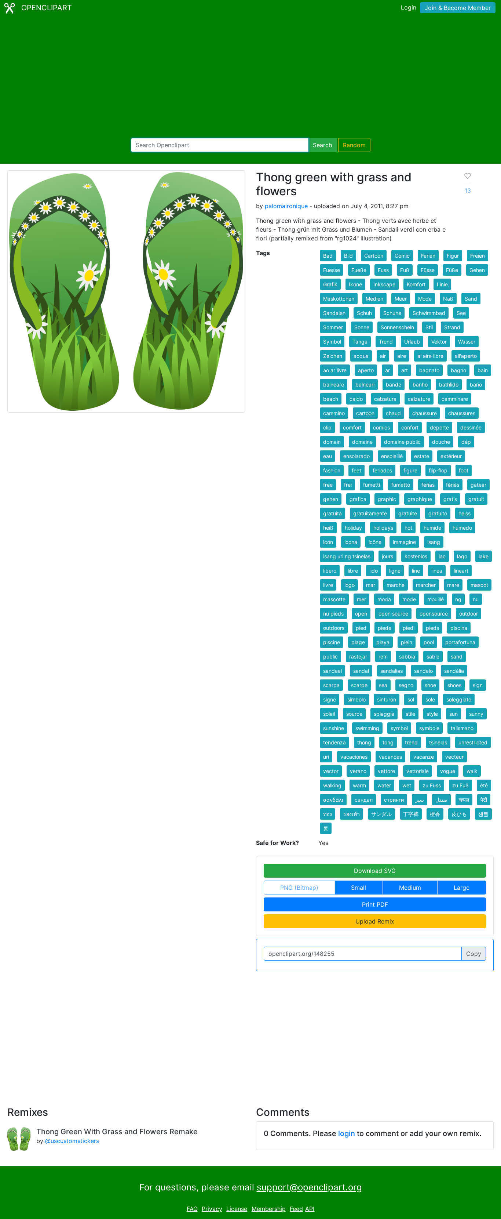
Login (408, 7)
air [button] (383, 356)
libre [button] (353, 570)
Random (354, 145)
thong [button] (364, 742)
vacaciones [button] (353, 757)
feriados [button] (382, 470)
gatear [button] (478, 485)
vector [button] (331, 771)
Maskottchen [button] (338, 298)
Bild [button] (348, 256)
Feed (296, 1208)
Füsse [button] (428, 270)
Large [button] (461, 887)
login (346, 1133)
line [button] (416, 570)
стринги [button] (394, 800)
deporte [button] (439, 427)
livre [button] (328, 585)
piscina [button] (458, 628)
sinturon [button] (386, 699)
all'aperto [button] (466, 356)
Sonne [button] (361, 327)
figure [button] (410, 470)
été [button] (484, 785)
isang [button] (433, 542)
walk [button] (472, 771)
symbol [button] (399, 728)
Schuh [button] (364, 313)
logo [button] (349, 585)
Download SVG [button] (375, 870)
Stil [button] (429, 327)
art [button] (404, 370)
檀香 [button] (435, 814)
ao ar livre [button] (335, 370)
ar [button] (387, 370)
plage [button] (358, 642)
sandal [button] (361, 671)
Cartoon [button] (373, 256)
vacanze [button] (423, 757)
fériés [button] (452, 485)
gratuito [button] (437, 513)
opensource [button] (434, 613)
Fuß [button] (404, 270)
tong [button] (388, 742)
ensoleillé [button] (392, 456)
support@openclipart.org (309, 1187)
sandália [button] (454, 671)
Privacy (212, 1208)
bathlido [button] (448, 384)
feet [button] (356, 470)
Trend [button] (386, 341)
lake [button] (484, 556)
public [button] (330, 656)
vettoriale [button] (417, 771)
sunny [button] (476, 714)
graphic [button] (387, 499)
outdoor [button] (468, 613)
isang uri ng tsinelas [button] (346, 556)
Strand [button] (452, 327)
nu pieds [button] (333, 613)
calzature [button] (419, 399)
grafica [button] (358, 499)
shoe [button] (430, 685)
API (309, 1208)
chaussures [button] (461, 413)
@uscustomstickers (72, 1140)
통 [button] (325, 828)
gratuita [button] (332, 513)
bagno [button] (458, 370)
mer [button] (361, 599)
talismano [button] (462, 728)
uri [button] (326, 757)
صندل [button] (441, 800)
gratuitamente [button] (370, 513)
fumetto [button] (400, 485)
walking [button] (332, 785)
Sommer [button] (333, 327)
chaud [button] (393, 413)
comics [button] (381, 427)
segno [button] (406, 685)
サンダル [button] (381, 814)
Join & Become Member (458, 7)
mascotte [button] (334, 599)
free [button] (328, 485)
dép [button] (466, 442)
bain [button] (483, 370)
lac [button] (442, 556)
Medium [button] (410, 887)
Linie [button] (442, 284)
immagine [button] (404, 542)
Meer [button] (401, 298)
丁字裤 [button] (410, 814)
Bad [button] (328, 256)
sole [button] (430, 699)
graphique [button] (419, 499)
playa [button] (383, 642)
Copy (473, 953)
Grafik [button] (330, 284)
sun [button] (453, 714)
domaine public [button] (402, 442)
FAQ (192, 1208)
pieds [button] (432, 628)
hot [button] (408, 528)
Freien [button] (477, 256)
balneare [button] (333, 384)
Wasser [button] (466, 341)
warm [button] (359, 785)
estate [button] (421, 456)
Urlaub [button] (412, 341)
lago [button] (462, 556)
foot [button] (463, 470)
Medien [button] (374, 298)
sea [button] (383, 685)
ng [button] (458, 599)
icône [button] (375, 542)
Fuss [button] (383, 270)
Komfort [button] (416, 284)
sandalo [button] (423, 671)
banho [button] (420, 384)
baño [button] (476, 384)
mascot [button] (479, 585)
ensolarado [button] (356, 456)
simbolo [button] (356, 699)
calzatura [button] (385, 399)
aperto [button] (366, 370)
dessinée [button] (471, 427)
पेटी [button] (483, 800)
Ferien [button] (428, 256)
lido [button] (373, 570)
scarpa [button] (331, 685)
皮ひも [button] (459, 814)
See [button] (461, 313)
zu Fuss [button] (432, 785)
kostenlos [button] (416, 556)
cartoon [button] (365, 413)
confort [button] (409, 427)
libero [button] (329, 570)
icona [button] (350, 542)
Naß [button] (448, 298)
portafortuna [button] (460, 642)
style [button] (432, 714)
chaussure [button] (424, 413)
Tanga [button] (359, 341)
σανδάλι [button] (333, 800)
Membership (269, 1208)
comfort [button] (352, 427)
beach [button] (330, 399)
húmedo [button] (462, 528)
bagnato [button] (429, 370)
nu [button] (476, 599)
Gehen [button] (477, 270)
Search (322, 145)
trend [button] (411, 742)
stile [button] (410, 714)
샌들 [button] (483, 814)
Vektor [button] (439, 341)
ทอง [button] (327, 814)
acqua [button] (361, 356)
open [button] (361, 613)
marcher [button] (426, 585)
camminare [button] (455, 399)
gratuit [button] (476, 499)
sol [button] (410, 699)
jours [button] (387, 556)
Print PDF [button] (375, 904)
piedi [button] (408, 628)
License (236, 1208)
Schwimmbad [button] (429, 313)
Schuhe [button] (392, 313)
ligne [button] (395, 570)
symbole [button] (429, 728)
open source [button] (393, 613)
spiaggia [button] (384, 714)
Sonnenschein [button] (397, 327)
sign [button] (478, 685)
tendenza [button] (334, 742)
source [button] (354, 714)
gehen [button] (330, 499)
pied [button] (361, 628)
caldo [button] (356, 399)
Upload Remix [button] (374, 921)
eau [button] (327, 456)
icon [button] (328, 542)
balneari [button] (364, 384)
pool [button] (429, 642)
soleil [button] (329, 714)
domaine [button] (362, 442)
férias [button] (428, 485)
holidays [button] (383, 528)
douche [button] (441, 442)
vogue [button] (447, 771)
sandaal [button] (332, 671)
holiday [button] (353, 528)
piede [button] (384, 628)
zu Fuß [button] (460, 785)
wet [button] (406, 785)
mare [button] (453, 585)
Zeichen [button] (332, 356)
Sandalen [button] (334, 313)
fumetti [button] (371, 485)
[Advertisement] (250, 77)
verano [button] (358, 771)
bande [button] (393, 384)
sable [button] (433, 656)
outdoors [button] (333, 628)
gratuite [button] (407, 513)
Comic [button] (402, 256)
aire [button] (401, 356)
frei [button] (348, 485)
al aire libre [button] (430, 356)
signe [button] (329, 699)
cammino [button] (334, 413)
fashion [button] (331, 470)
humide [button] (432, 528)
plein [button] (406, 642)
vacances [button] (390, 757)
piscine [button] (331, 642)
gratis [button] (450, 499)
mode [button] (409, 599)
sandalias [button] (391, 671)
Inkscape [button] (384, 284)
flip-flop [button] (438, 470)
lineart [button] (461, 570)
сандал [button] (364, 800)
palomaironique (286, 206)
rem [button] (383, 656)
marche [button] (396, 585)
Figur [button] (453, 256)
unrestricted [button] (472, 742)
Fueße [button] (358, 270)
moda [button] (384, 599)
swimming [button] (367, 728)
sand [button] (456, 656)
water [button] (384, 785)
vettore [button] (386, 771)
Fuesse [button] (331, 270)
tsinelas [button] (438, 742)
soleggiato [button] (458, 699)
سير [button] (419, 800)
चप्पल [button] (464, 800)
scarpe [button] (359, 685)
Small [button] (358, 887)
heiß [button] (328, 528)
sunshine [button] (333, 728)
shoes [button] (454, 685)
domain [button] (332, 442)
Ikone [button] (355, 284)
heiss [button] (464, 513)
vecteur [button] (454, 757)
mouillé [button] (435, 599)
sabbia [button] (407, 656)
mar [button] (370, 585)
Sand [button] (471, 298)
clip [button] (327, 427)
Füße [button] (452, 270)
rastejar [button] (358, 656)
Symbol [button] (332, 341)
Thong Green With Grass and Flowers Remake (117, 1131)
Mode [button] (425, 298)
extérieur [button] (451, 456)
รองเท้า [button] (351, 814)
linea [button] (436, 570)
